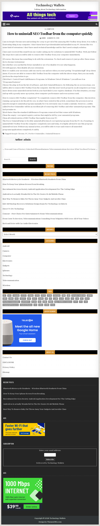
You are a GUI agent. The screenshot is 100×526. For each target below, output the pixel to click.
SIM (44, 302)
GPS (5, 299)
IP (46, 299)
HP (29, 299)
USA (41, 305)
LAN (55, 299)
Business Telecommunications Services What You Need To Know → (69, 149)
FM (63, 295)
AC (4, 295)
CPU (37, 295)
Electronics (7, 261)
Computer (50, 29)
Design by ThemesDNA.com (50, 522)
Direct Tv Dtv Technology (13, 209)
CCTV (23, 295)
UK (85, 302)
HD (16, 299)
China (30, 295)
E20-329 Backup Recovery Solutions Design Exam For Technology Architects (35, 204)
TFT (75, 302)
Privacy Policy (9, 367)
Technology (7, 276)
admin (44, 38)
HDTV (22, 299)
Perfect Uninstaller (36, 134)
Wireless (6, 285)
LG (72, 299)
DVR (49, 295)
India (41, 299)
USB (47, 305)
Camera (6, 251)
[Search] (96, 24)
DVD (43, 295)
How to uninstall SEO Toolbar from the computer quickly (50, 33)
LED (67, 299)
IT (50, 299)
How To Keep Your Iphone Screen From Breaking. (24, 184)
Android (6, 246)
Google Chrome (17, 134)
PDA (87, 299)
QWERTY (26, 302)
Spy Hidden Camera (63, 302)
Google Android (78, 295)
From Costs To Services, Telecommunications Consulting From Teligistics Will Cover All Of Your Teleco (46, 219)
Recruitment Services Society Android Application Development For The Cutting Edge (39, 189)
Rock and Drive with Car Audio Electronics (20, 223)
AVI (9, 295)
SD (39, 302)
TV (81, 302)
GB (68, 295)
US (35, 305)
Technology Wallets (50, 5)
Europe (57, 295)
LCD (61, 299)
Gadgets (6, 266)
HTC (34, 299)
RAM (34, 302)
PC (26, 134)
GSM (11, 299)
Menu (8, 24)
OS (77, 299)
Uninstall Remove (52, 134)
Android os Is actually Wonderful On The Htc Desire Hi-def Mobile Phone (33, 194)
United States (26, 305)
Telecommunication (11, 280)
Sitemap (6, 372)
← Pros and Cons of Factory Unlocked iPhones (22, 149)
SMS (51, 302)
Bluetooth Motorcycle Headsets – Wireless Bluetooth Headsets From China (34, 179)
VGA (52, 305)
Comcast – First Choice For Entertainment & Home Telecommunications (33, 214)
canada (16, 295)
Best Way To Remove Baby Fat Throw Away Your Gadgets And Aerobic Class (34, 199)
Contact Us (7, 357)
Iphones (6, 271)
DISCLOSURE (8, 362)
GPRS (89, 295)
